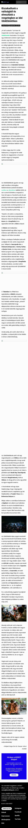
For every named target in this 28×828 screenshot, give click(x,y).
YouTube (18, 819)
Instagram (18, 808)
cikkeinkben (11, 190)
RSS (2, 823)
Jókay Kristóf (5, 25)
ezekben (4, 190)
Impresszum (5, 816)
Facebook (18, 812)
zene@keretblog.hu (7, 790)
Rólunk (3, 812)
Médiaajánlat (5, 819)
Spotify (17, 815)
